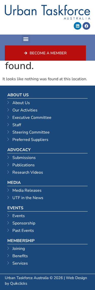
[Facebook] (86, 26)
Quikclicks (18, 283)
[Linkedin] (77, 26)
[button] (26, 39)
